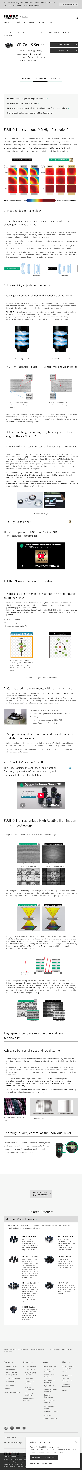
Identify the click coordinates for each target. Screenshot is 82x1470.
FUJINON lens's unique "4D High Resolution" (26, 99)
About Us (66, 1362)
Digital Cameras (12, 1369)
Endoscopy (29, 1378)
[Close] (76, 1442)
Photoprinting (11, 1382)
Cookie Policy (19, 1464)
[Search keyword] (76, 18)
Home (6, 33)
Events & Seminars (50, 1419)
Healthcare (28, 1362)
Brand (64, 1372)
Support (7, 1389)
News (64, 1390)
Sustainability (67, 1375)
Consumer (8, 1362)
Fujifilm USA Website (69, 4)
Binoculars (10, 1385)
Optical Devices (23, 33)
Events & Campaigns (12, 1392)
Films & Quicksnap (13, 1378)
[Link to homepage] (11, 17)
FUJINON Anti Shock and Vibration (22, 103)
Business (13, 33)
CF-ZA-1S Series (54, 33)
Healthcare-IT (30, 1369)
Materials (48, 1415)
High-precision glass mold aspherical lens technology (30, 113)
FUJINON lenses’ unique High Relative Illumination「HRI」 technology (37, 108)
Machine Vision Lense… (39, 33)
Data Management (51, 1412)
